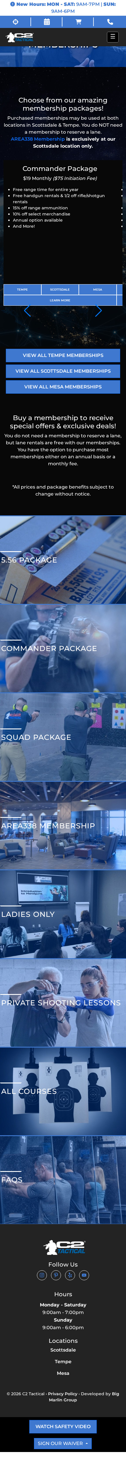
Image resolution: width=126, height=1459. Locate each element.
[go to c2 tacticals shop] (79, 21)
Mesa (97, 289)
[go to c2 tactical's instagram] (42, 1275)
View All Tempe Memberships (63, 355)
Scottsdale (60, 289)
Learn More (60, 300)
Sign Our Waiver (61, 1443)
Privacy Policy (62, 1393)
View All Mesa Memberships (63, 387)
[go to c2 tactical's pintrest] (56, 1275)
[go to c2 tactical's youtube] (84, 1275)
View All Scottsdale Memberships (63, 371)
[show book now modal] (47, 21)
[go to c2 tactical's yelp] (70, 1275)
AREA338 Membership (38, 139)
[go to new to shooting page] (16, 21)
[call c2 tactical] (110, 21)
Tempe (22, 289)
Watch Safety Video (63, 1426)
